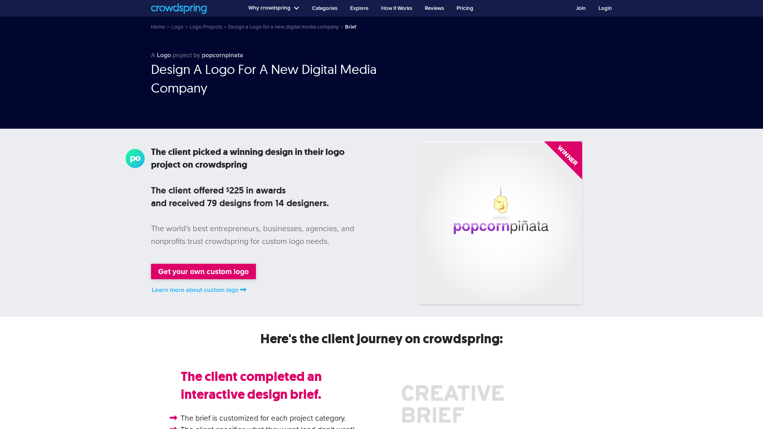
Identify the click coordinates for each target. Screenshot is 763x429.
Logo (164, 55)
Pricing (465, 8)
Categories (324, 8)
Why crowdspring (269, 8)
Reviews (434, 8)
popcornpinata (222, 55)
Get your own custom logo (203, 271)
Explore (359, 8)
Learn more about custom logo (195, 290)
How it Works (396, 8)
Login (605, 8)
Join (581, 8)
